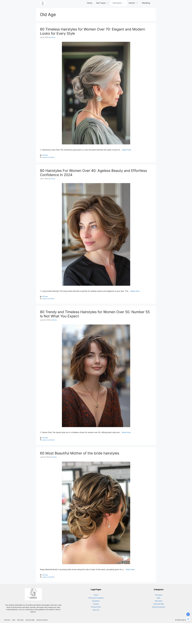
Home (89, 3)
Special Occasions (158, 607)
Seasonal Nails (159, 604)
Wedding (146, 3)
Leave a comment (48, 157)
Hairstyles (117, 3)
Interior (132, 3)
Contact (96, 604)
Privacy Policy (96, 607)
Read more (126, 150)
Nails (158, 598)
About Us (96, 610)
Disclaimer (96, 601)
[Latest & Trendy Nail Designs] (43, 3)
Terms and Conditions (96, 598)
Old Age (45, 155)
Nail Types (101, 3)
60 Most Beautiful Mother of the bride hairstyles (79, 453)
